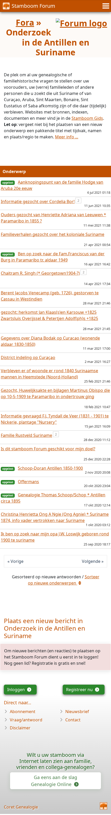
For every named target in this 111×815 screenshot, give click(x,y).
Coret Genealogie (21, 807)
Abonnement (22, 711)
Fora (25, 22)
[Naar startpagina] (103, 806)
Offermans (28, 481)
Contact (73, 720)
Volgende (91, 561)
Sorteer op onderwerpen (63, 580)
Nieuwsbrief (77, 711)
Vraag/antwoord (26, 720)
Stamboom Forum (33, 5)
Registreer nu (80, 689)
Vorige (17, 561)
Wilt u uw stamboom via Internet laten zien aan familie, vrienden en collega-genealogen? (55, 761)
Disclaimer (20, 728)
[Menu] (105, 6)
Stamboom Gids (87, 118)
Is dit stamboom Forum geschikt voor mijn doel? (48, 449)
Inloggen (16, 689)
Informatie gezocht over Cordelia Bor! (38, 201)
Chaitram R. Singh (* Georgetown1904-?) (40, 273)
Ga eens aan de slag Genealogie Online (54, 780)
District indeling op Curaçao (28, 357)
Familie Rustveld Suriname (26, 435)
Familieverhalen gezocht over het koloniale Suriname (52, 234)
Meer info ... (66, 137)
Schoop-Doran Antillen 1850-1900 (50, 468)
